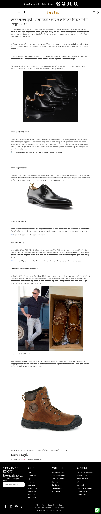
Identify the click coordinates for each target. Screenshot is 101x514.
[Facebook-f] (5, 506)
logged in (24, 459)
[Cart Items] (98, 12)
